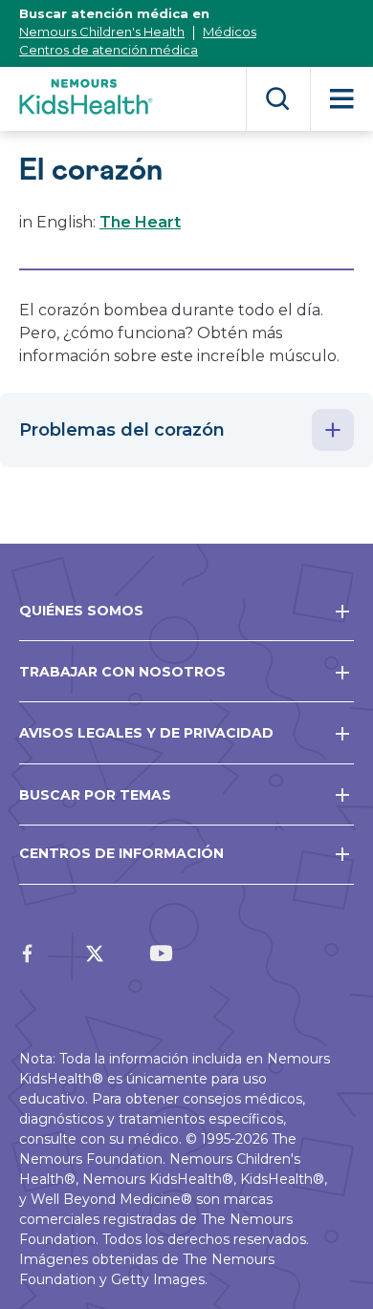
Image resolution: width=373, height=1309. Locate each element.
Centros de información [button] (121, 853)
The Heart (140, 222)
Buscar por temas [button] (95, 795)
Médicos (229, 31)
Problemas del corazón (122, 429)
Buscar (278, 99)
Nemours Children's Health (102, 31)
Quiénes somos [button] (81, 610)
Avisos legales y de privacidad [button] (146, 732)
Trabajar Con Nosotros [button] (122, 671)
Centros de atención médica (108, 49)
